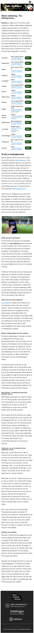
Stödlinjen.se (14, 59)
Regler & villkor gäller (17, 58)
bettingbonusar (21, 160)
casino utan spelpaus (24, 627)
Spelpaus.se (19, 59)
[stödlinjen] (17, 612)
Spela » (28, 58)
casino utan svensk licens (11, 627)
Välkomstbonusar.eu (19, 188)
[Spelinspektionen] (17, 597)
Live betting (5, 303)
